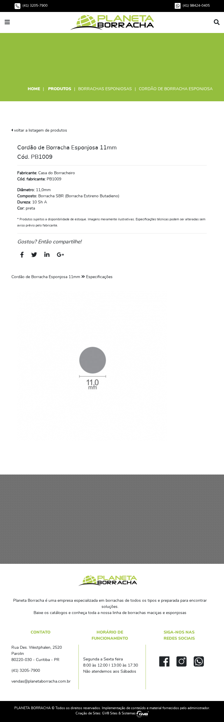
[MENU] (7, 22)
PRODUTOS (59, 89)
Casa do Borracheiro (56, 173)
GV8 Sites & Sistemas (119, 713)
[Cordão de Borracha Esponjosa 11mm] (92, 365)
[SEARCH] (216, 22)
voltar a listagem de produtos (40, 130)
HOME (34, 89)
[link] (112, 22)
